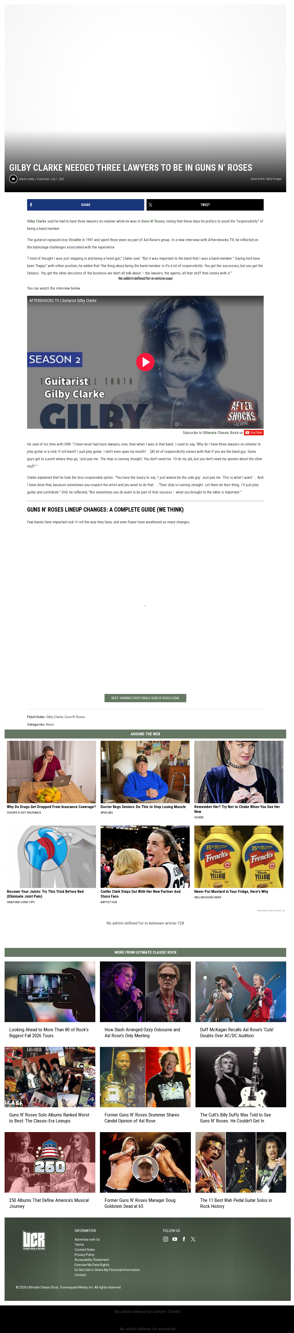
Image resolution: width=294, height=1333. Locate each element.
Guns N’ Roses (153, 221)
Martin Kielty (26, 179)
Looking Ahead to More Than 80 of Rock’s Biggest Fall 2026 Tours (49, 1032)
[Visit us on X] (195, 1239)
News (50, 724)
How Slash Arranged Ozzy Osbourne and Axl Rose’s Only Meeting (142, 1032)
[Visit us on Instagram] (167, 1239)
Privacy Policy (84, 1255)
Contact (80, 1275)
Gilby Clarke (36, 221)
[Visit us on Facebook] (185, 1239)
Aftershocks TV (221, 239)
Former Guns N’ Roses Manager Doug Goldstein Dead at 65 (140, 1203)
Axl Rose (151, 239)
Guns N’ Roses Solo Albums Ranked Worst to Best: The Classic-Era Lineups (49, 1118)
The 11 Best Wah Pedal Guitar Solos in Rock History (236, 1203)
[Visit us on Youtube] (176, 1239)
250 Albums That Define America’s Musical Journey (49, 1203)
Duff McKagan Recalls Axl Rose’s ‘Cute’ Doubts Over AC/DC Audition (237, 1032)
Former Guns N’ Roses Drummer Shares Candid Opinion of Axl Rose (142, 1118)
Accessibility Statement (92, 1260)
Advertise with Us (87, 1239)
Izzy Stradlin (71, 239)
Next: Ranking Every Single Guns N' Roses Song (145, 698)
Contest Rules (85, 1249)
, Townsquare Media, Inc (75, 1287)
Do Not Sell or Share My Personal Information (107, 1270)
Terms (79, 1244)
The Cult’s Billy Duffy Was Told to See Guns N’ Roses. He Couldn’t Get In (235, 1118)
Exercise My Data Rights (92, 1265)
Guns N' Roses (75, 717)
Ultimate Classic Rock (220, 432)
